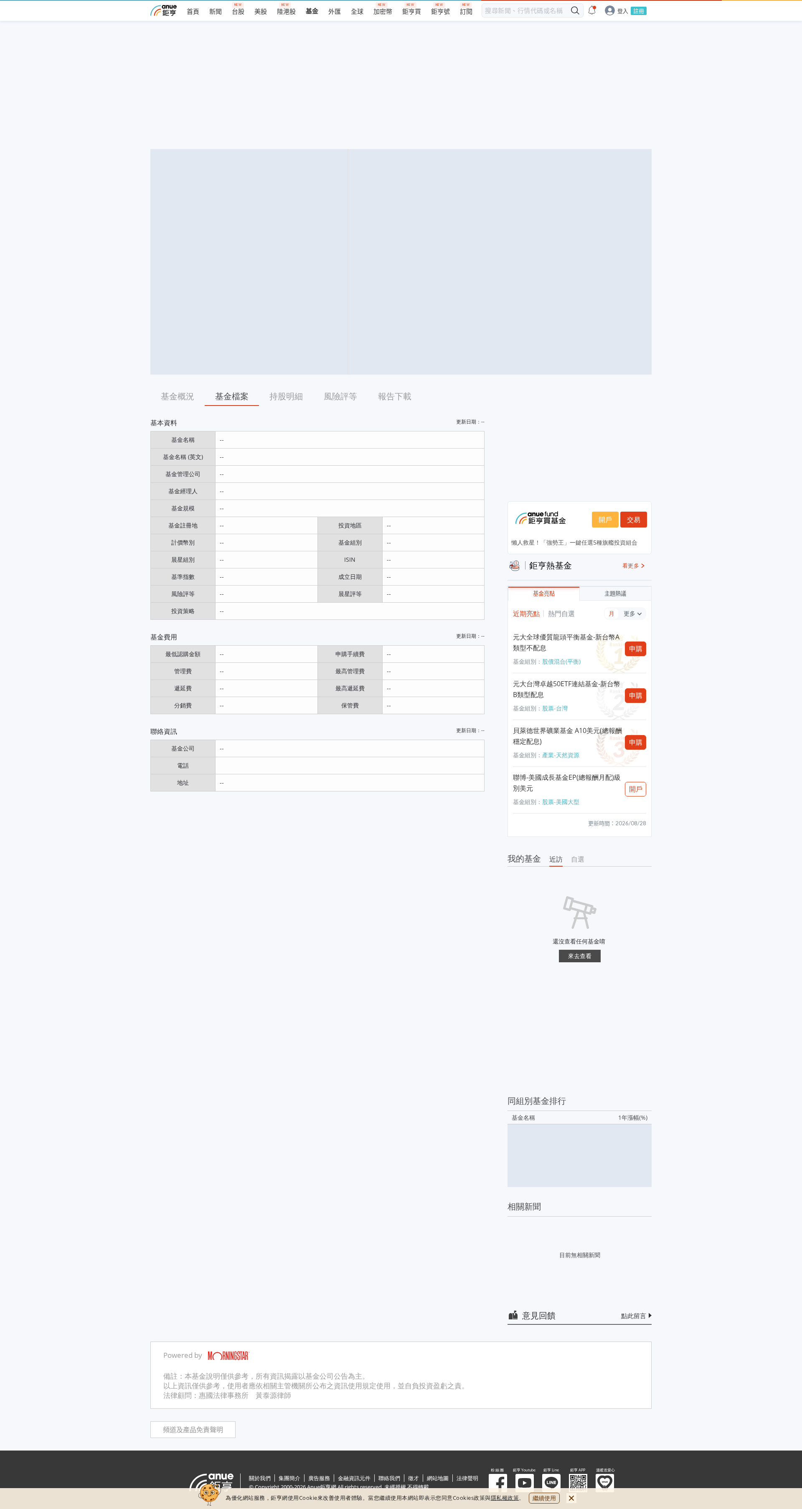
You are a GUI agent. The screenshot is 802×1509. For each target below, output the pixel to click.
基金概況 (177, 396)
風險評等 (340, 396)
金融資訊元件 (354, 1478)
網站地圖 (438, 1478)
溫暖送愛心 (605, 1483)
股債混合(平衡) (561, 661)
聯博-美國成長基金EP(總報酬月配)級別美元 (567, 783)
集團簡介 (289, 1478)
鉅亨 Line (551, 1483)
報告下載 (394, 396)
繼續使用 (544, 1498)
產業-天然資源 (560, 755)
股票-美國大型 (560, 802)
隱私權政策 (505, 1497)
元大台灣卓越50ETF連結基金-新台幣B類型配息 (566, 689)
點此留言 (633, 1315)
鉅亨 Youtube (524, 1483)
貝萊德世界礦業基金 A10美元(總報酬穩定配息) (567, 736)
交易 (633, 519)
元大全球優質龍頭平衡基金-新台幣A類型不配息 (566, 642)
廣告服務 (319, 1478)
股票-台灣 (555, 708)
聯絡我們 (389, 1478)
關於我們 (260, 1478)
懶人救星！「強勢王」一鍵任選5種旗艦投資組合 (574, 542)
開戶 (605, 519)
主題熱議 (615, 594)
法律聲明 (467, 1478)
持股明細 (286, 396)
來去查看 (579, 956)
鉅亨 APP (578, 1483)
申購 (635, 648)
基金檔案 (232, 396)
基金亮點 (544, 594)
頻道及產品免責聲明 (193, 1429)
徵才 (413, 1478)
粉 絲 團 (498, 1483)
